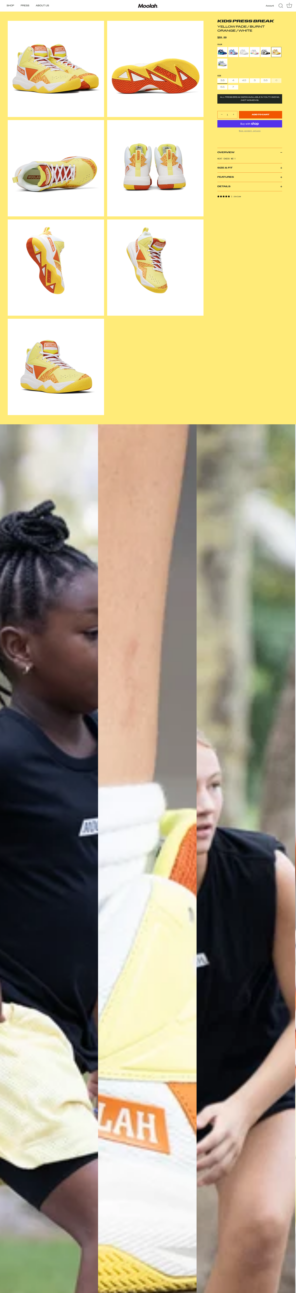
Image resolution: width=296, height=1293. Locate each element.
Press (25, 6)
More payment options (250, 131)
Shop (10, 6)
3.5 (222, 81)
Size (219, 76)
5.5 (265, 81)
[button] (224, 196)
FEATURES (225, 177)
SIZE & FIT (225, 168)
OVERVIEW (225, 153)
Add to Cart (260, 115)
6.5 (222, 87)
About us (42, 6)
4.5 (244, 81)
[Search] (280, 5)
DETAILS (223, 187)
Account (270, 5)
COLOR (219, 44)
